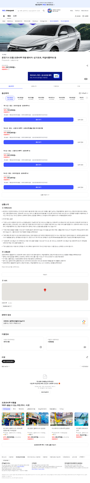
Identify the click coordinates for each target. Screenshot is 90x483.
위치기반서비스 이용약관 (33, 457)
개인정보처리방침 (20, 457)
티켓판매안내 (66, 457)
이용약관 (11, 457)
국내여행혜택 (65, 21)
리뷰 (78, 86)
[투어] (9, 16)
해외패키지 (18, 21)
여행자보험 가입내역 (55, 457)
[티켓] (14, 16)
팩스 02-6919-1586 (36, 466)
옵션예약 (11, 86)
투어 (14, 409)
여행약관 (45, 457)
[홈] (4, 16)
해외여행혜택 (54, 21)
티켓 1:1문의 (41, 469)
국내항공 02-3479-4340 (51, 467)
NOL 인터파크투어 (8, 361)
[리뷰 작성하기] (87, 357)
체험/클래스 (53, 409)
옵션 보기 (38, 119)
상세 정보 (80, 119)
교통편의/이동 (31, 409)
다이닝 (62, 409)
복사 (11, 303)
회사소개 (4, 457)
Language (5, 460)
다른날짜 (83, 93)
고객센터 (81, 457)
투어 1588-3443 (36, 465)
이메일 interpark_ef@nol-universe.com (74, 466)
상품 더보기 (44, 195)
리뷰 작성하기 (45, 392)
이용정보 (56, 86)
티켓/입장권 (6, 409)
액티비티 (21, 409)
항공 (3, 21)
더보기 (45, 274)
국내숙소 (35, 21)
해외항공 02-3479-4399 (38, 467)
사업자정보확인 (20, 466)
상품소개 (33, 86)
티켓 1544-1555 (45, 465)
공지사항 (74, 457)
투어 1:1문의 (35, 469)
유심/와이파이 (42, 409)
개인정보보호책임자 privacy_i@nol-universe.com (76, 467)
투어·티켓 (27, 21)
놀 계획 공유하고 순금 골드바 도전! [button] (29, 11)
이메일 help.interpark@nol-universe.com (52, 466)
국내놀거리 (43, 21)
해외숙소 (10, 21)
